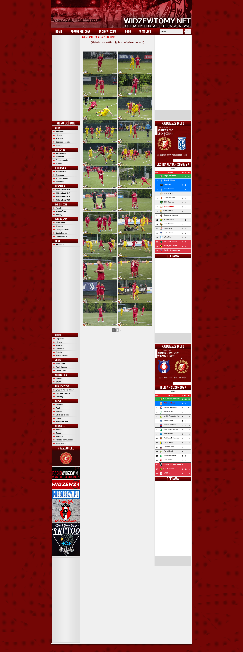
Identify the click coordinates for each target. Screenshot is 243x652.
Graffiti (58, 418)
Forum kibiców (80, 31)
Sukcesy (59, 139)
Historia (59, 135)
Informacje (60, 132)
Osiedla (59, 352)
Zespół (58, 433)
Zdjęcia (59, 378)
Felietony (59, 397)
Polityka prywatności (64, 440)
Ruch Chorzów (62, 367)
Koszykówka (61, 211)
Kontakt (59, 430)
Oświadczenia (61, 233)
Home (58, 31)
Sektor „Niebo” (62, 356)
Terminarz (60, 157)
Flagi (58, 408)
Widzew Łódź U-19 (63, 190)
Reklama (59, 436)
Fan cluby (60, 349)
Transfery (60, 164)
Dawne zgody (61, 370)
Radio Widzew (107, 31)
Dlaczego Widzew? (63, 393)
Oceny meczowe (62, 230)
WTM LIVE (145, 31)
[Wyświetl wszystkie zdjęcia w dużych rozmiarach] (117, 42)
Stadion (59, 145)
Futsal (58, 208)
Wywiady (59, 226)
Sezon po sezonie (63, 142)
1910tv (58, 382)
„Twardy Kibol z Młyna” (65, 390)
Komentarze (61, 443)
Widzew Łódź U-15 (63, 200)
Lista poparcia (61, 236)
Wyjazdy (59, 345)
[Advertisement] (66, 77)
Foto (128, 31)
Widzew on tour (62, 422)
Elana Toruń (60, 364)
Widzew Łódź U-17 (63, 193)
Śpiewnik (59, 405)
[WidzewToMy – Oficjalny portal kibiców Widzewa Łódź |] (121, 14)
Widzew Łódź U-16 (63, 197)
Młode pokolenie (62, 415)
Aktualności (60, 223)
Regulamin (60, 244)
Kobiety (59, 215)
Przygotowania (62, 160)
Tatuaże (59, 412)
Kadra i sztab (61, 153)
